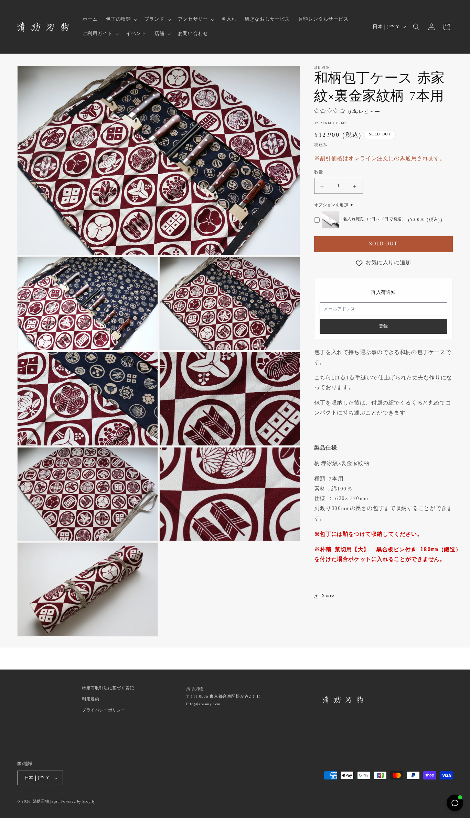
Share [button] (328, 596)
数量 (318, 172)
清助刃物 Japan (46, 802)
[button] (121, 19)
